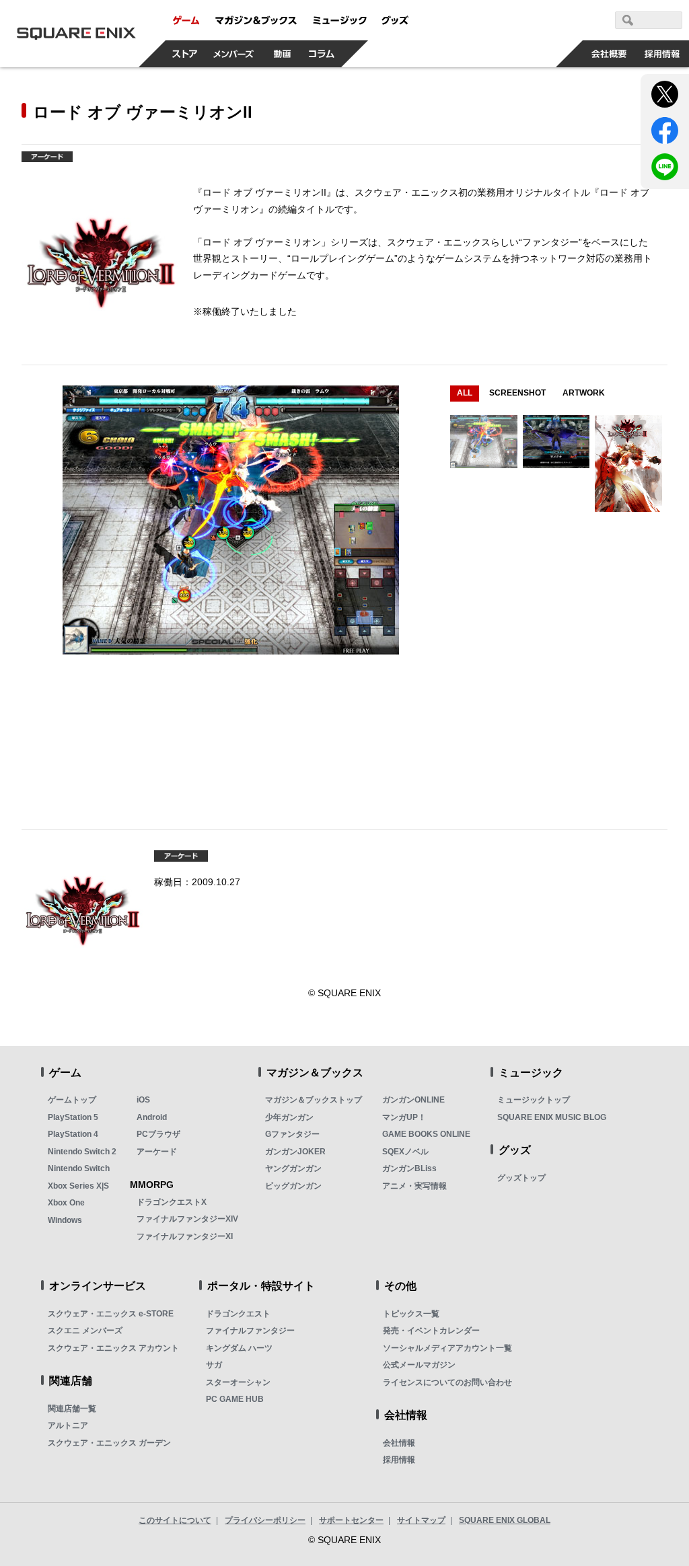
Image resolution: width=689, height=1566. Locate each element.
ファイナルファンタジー (250, 1330)
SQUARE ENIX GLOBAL (504, 1520)
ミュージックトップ (533, 1100)
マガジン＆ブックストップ (313, 1100)
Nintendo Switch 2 (82, 1151)
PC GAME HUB (235, 1399)
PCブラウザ (158, 1134)
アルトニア (68, 1425)
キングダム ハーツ (239, 1348)
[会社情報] (609, 53)
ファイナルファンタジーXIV (187, 1219)
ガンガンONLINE (413, 1100)
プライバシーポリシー (265, 1520)
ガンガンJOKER (295, 1151)
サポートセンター (351, 1520)
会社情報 (399, 1443)
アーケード (157, 1151)
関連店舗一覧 (72, 1408)
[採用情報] (662, 53)
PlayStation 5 (73, 1117)
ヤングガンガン (293, 1168)
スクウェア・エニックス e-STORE (111, 1313)
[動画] (282, 53)
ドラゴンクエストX (172, 1202)
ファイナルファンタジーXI (185, 1236)
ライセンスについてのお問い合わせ (447, 1382)
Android (152, 1117)
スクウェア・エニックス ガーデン (109, 1443)
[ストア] (185, 53)
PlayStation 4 (73, 1134)
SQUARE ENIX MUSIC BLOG (551, 1117)
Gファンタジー (292, 1134)
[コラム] (321, 53)
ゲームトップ (72, 1100)
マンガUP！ (404, 1117)
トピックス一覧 (411, 1313)
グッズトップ (521, 1178)
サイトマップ (421, 1520)
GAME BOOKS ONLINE (426, 1134)
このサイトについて (175, 1520)
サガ (214, 1365)
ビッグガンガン (293, 1186)
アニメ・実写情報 (414, 1186)
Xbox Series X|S (78, 1186)
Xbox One (66, 1202)
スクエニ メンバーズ (85, 1330)
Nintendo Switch (79, 1168)
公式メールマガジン (419, 1365)
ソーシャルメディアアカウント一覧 (447, 1348)
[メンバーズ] (234, 53)
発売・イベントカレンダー (431, 1330)
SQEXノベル (405, 1151)
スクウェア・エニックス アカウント (113, 1348)
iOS (143, 1100)
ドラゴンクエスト (238, 1313)
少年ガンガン (289, 1117)
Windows (65, 1220)
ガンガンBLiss (409, 1168)
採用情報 (399, 1459)
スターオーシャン (238, 1382)
